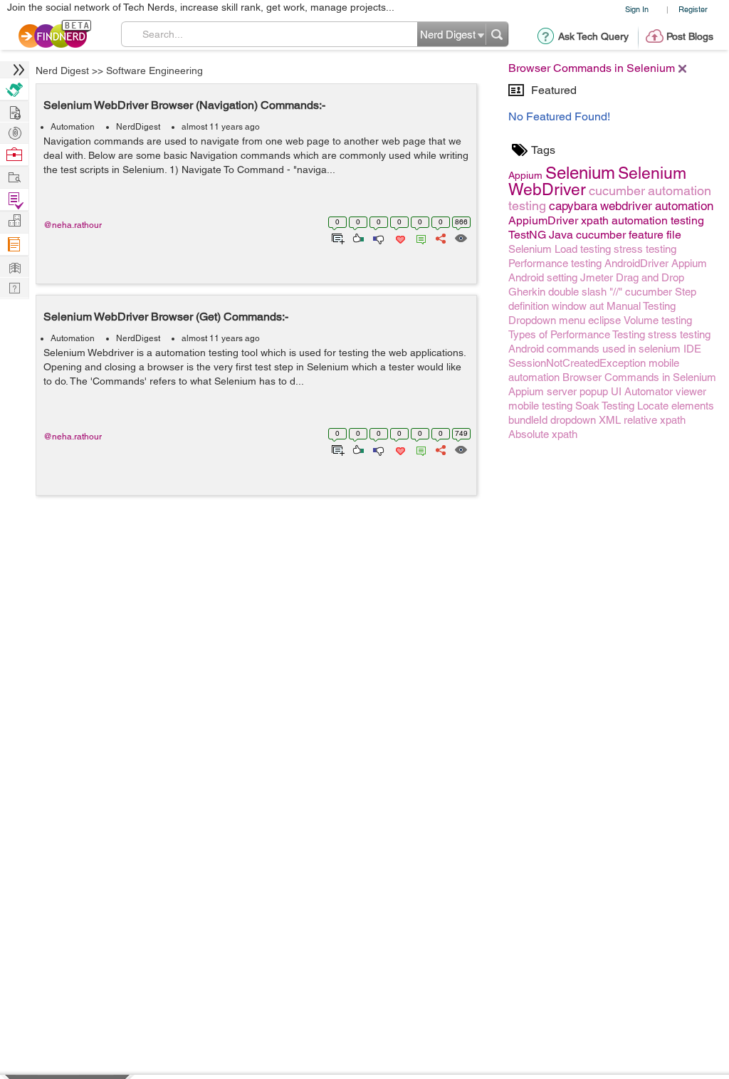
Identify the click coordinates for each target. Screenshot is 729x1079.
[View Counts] (460, 237)
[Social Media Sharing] (440, 237)
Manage (14, 200)
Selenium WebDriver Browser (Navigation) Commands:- (184, 105)
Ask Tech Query (593, 36)
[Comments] (418, 237)
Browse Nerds (14, 131)
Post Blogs (689, 36)
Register (693, 9)
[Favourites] (399, 237)
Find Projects (14, 176)
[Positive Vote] (357, 237)
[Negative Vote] (378, 237)
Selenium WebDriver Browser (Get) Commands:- (165, 316)
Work (14, 155)
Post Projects (14, 111)
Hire (14, 89)
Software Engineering (154, 70)
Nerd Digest (62, 70)
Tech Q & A (14, 287)
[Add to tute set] (336, 237)
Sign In (637, 9)
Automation (73, 127)
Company (14, 221)
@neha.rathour (72, 225)
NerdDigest (138, 127)
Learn (14, 245)
